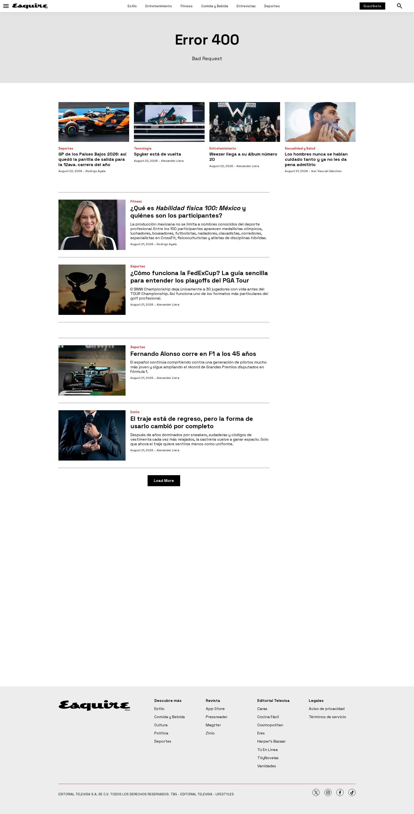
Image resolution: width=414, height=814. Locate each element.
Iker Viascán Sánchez (326, 171)
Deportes (272, 6)
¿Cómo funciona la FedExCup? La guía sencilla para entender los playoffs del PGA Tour (199, 276)
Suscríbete (372, 6)
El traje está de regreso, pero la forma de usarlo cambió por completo (191, 422)
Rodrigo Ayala (95, 171)
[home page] (30, 6)
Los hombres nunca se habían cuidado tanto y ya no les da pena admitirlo (316, 159)
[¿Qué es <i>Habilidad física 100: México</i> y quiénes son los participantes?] (92, 225)
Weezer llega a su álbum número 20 (243, 156)
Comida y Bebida (214, 6)
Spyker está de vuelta (157, 154)
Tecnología (142, 148)
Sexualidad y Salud (300, 148)
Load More (164, 480)
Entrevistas (246, 6)
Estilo (132, 6)
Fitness (187, 6)
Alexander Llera (172, 161)
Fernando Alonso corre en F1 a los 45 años (193, 354)
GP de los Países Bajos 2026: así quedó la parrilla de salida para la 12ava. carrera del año (92, 159)
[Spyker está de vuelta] (169, 122)
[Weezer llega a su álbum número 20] (244, 122)
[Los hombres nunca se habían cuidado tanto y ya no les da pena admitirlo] (320, 122)
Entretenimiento (158, 6)
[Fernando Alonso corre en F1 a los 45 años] (92, 370)
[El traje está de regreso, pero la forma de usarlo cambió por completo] (92, 435)
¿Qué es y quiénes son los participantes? (188, 211)
